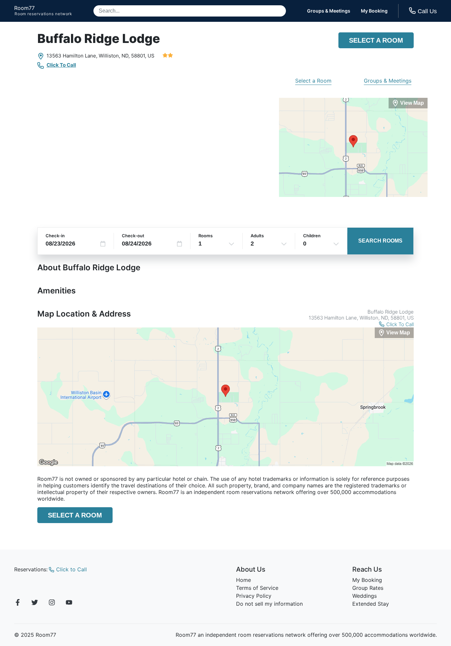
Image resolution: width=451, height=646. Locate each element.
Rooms (205, 235)
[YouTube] (69, 603)
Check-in (55, 235)
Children (312, 235)
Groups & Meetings (328, 11)
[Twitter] (34, 603)
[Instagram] (52, 603)
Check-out (133, 235)
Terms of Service (257, 588)
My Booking (374, 11)
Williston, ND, (114, 56)
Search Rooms (380, 241)
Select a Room (376, 40)
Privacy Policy (253, 595)
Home (243, 580)
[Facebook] (17, 603)
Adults (257, 235)
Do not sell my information (269, 603)
